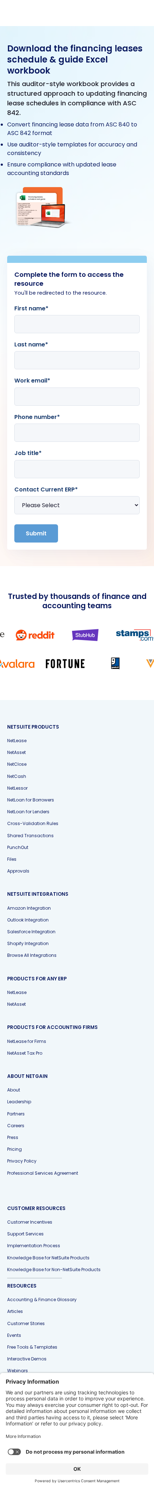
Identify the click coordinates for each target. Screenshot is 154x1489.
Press (12, 1137)
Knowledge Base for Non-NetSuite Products (54, 1269)
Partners (16, 1114)
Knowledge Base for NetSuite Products (48, 1258)
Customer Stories (26, 1323)
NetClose (17, 764)
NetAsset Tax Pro (24, 1053)
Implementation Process (33, 1246)
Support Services (25, 1234)
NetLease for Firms (26, 1041)
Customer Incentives (29, 1222)
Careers (15, 1126)
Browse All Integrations (32, 955)
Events (14, 1335)
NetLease (17, 741)
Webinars (17, 1371)
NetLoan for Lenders (28, 812)
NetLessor (17, 788)
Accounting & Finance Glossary (42, 1299)
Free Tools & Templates (32, 1347)
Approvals (18, 871)
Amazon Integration (29, 908)
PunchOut (17, 847)
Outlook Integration (28, 920)
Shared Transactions (30, 836)
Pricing (14, 1149)
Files (11, 859)
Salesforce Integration (31, 932)
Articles (15, 1311)
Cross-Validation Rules (32, 823)
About (13, 1090)
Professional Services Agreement (42, 1173)
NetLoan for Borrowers (30, 800)
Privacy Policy (22, 1161)
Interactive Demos (27, 1359)
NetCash (16, 776)
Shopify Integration (28, 943)
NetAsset (16, 752)
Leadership (19, 1102)
